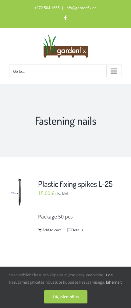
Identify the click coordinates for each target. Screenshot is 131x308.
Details (77, 230)
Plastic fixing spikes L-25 (75, 184)
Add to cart (51, 230)
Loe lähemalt (114, 278)
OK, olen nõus (66, 296)
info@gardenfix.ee (81, 7)
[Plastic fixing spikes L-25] (20, 192)
